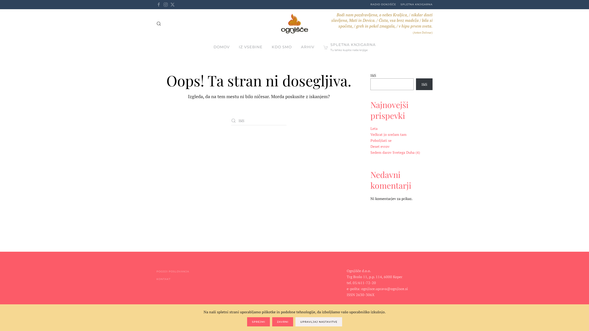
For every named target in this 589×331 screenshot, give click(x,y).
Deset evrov (380, 146)
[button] (158, 23)
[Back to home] (294, 23)
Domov (222, 47)
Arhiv (307, 47)
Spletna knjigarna (417, 4)
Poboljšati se (381, 140)
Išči (373, 75)
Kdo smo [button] (282, 47)
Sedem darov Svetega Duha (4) (395, 152)
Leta (374, 128)
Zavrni (282, 321)
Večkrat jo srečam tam (388, 134)
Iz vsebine (251, 47)
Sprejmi (258, 321)
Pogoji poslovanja (172, 271)
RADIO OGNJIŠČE (383, 4)
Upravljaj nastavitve (318, 321)
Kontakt (163, 279)
